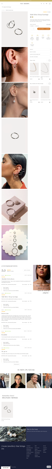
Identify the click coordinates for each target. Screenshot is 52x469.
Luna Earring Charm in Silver (45, 99)
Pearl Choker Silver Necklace (35, 76)
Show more (16, 364)
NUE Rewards (29, 449)
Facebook (45, 449)
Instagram (45, 447)
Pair (32, 25)
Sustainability (29, 450)
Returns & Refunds (38, 450)
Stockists (28, 455)
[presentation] (47, 60)
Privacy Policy (13, 466)
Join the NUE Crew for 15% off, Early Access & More (26, 0)
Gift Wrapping (37, 452)
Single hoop (37, 25)
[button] (47, 11)
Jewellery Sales (37, 456)
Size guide (48, 24)
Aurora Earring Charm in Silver (34, 100)
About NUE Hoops (30, 447)
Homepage (3, 10)
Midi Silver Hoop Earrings (9, 10)
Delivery (36, 449)
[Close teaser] (10, 466)
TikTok (44, 450)
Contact (28, 456)
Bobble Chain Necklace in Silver (45, 77)
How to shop (37, 447)
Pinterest (44, 452)
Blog (27, 458)
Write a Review (27, 270)
